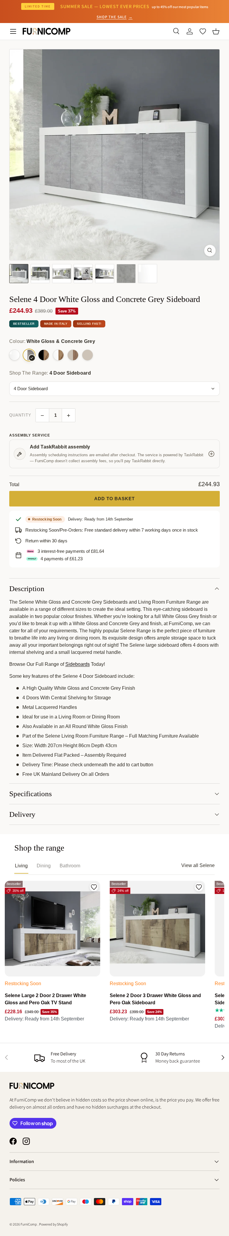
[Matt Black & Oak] (43, 355)
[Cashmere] (87, 355)
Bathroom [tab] (70, 865)
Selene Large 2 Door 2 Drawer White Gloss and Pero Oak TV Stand (45, 999)
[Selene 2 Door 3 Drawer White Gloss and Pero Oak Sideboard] (157, 928)
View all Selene (198, 865)
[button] (215, 31)
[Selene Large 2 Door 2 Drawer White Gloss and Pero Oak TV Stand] (52, 928)
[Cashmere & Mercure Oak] (73, 355)
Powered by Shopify (53, 1224)
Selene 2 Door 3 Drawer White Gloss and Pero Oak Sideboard (155, 999)
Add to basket (114, 498)
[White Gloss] (14, 355)
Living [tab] (21, 865)
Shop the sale (115, 16)
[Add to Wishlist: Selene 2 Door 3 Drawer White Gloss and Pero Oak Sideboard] (199, 887)
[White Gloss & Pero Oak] (58, 355)
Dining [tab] (44, 865)
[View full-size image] (210, 251)
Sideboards (77, 664)
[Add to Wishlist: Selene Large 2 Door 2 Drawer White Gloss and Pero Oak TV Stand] (94, 887)
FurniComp (29, 1224)
